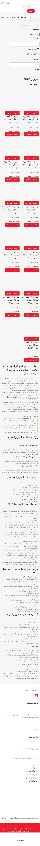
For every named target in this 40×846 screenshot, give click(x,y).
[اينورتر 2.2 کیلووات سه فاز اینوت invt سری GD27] (10, 146)
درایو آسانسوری (32, 771)
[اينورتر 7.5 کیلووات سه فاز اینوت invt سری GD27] (29, 282)
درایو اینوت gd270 (31, 778)
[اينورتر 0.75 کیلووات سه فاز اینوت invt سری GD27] (10, 191)
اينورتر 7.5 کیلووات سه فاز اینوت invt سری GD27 (30, 300)
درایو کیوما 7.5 (32, 781)
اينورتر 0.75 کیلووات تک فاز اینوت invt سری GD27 (30, 255)
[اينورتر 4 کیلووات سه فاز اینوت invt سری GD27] (29, 327)
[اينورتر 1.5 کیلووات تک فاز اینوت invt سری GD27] (29, 101)
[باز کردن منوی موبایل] (38, 3)
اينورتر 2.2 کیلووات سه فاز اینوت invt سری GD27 (11, 164)
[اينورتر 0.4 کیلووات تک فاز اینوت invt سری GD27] (10, 237)
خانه (30, 17)
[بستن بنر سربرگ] (37, 825)
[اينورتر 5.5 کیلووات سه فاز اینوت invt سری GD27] (10, 282)
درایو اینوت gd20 (32, 774)
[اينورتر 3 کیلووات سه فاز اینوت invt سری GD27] (10, 101)
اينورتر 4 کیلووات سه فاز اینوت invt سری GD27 (31, 345)
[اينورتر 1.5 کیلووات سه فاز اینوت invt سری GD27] (29, 191)
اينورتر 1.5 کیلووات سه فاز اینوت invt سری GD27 (30, 209)
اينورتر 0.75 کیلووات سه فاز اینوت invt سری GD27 (11, 209)
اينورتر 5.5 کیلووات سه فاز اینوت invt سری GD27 (11, 300)
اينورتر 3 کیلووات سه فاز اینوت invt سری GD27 (12, 119)
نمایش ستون (33, 84)
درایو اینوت (33, 768)
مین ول (34, 764)
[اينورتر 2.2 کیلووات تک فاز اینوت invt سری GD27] (29, 146)
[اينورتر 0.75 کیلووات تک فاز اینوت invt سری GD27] (29, 237)
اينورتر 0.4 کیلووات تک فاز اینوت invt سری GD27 (11, 255)
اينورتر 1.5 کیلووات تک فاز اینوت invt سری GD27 (30, 119)
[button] (31, 113)
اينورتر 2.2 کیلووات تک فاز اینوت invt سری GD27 (30, 164)
